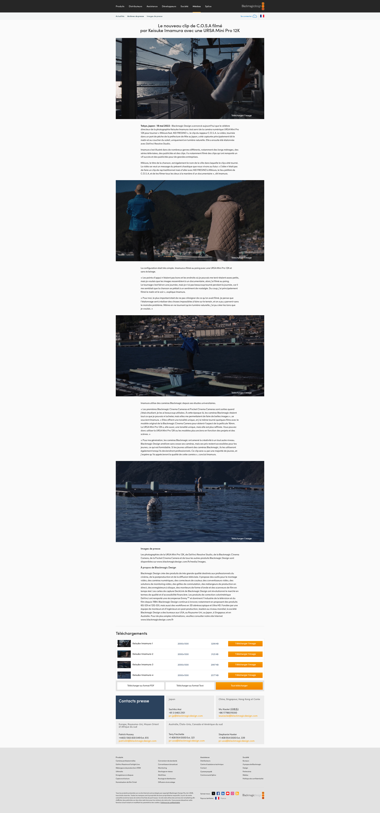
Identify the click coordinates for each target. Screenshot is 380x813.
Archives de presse (135, 16)
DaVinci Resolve (128, 764)
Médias (197, 6)
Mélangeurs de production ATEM (128, 768)
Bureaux (246, 761)
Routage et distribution (167, 778)
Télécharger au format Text (190, 685)
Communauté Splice (208, 775)
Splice (208, 6)
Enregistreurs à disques (124, 775)
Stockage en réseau (165, 771)
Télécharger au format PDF (140, 685)
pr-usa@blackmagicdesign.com (187, 740)
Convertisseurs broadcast (168, 764)
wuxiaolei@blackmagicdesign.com (238, 716)
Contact (203, 768)
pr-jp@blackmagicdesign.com (186, 716)
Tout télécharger (239, 685)
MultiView (162, 775)
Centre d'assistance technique (211, 764)
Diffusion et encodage (166, 782)
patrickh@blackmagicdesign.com (137, 741)
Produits (120, 6)
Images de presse (154, 16)
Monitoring (162, 768)
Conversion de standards (167, 761)
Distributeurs (135, 6)
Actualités (120, 16)
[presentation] (120, 78)
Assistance (152, 6)
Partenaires (247, 771)
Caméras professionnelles (125, 761)
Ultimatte (119, 771)
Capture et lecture (122, 778)
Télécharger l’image (241, 115)
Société (184, 6)
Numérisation (126, 782)
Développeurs (169, 6)
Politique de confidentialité (253, 778)
